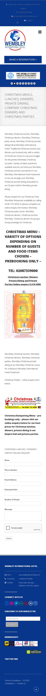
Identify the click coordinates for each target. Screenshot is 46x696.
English (29, 20)
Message (8, 509)
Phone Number (11, 470)
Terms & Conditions (14, 680)
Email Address (11, 480)
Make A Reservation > (23, 59)
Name (7, 460)
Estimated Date (11, 490)
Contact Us (21, 683)
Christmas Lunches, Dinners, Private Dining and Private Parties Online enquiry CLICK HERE (23, 281)
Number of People (12, 500)
